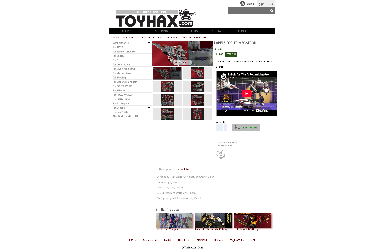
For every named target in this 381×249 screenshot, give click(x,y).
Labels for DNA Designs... (248, 229)
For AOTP (118, 47)
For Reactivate (120, 112)
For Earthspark (121, 103)
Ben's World (150, 240)
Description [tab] (165, 169)
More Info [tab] (183, 169)
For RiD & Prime (121, 99)
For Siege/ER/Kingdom (125, 81)
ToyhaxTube (237, 240)
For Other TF (120, 107)
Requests (244, 31)
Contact (218, 31)
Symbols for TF (121, 43)
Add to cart (249, 127)
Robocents (190, 31)
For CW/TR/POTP (122, 86)
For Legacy (118, 56)
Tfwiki (167, 240)
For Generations (122, 64)
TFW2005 (201, 240)
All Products (131, 31)
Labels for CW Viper (167, 229)
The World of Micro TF (125, 116)
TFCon (132, 240)
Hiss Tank (183, 240)
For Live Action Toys (124, 68)
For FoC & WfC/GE (122, 94)
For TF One (119, 90)
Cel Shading (119, 77)
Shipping (161, 31)
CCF (253, 240)
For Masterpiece (122, 73)
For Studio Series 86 (124, 51)
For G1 (116, 60)
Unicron (218, 240)
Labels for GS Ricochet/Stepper (212, 229)
